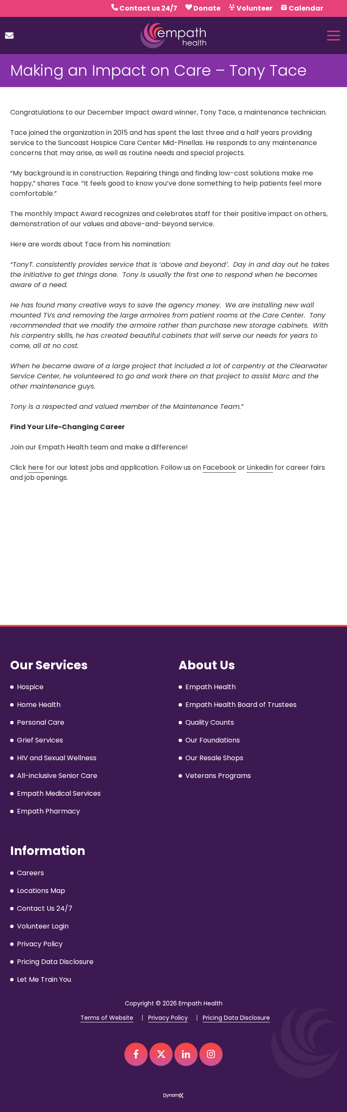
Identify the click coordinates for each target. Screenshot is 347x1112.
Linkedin (260, 467)
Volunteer (255, 8)
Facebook (219, 467)
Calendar (306, 8)
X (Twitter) (161, 1054)
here (36, 467)
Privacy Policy (168, 1018)
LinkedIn (186, 1054)
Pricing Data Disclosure (236, 1018)
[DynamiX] (173, 1095)
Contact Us (9, 35)
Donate (206, 8)
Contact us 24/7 (148, 8)
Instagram (211, 1054)
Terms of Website (106, 1018)
